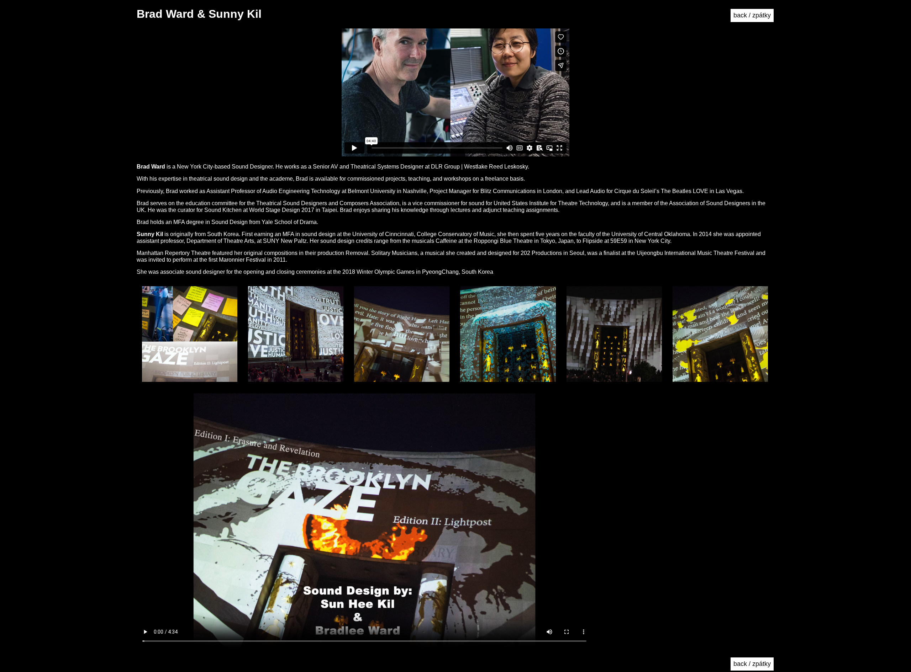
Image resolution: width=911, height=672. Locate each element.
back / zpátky (752, 15)
